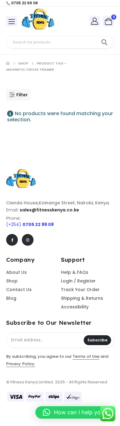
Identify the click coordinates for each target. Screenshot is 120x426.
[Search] (104, 42)
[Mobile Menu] (11, 21)
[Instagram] (28, 240)
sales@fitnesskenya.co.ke (49, 210)
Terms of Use (86, 356)
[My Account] (94, 20)
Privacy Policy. (20, 364)
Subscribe (97, 340)
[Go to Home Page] (8, 63)
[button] (74, 412)
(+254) (30, 224)
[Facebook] (12, 240)
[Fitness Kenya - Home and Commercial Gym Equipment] (39, 21)
